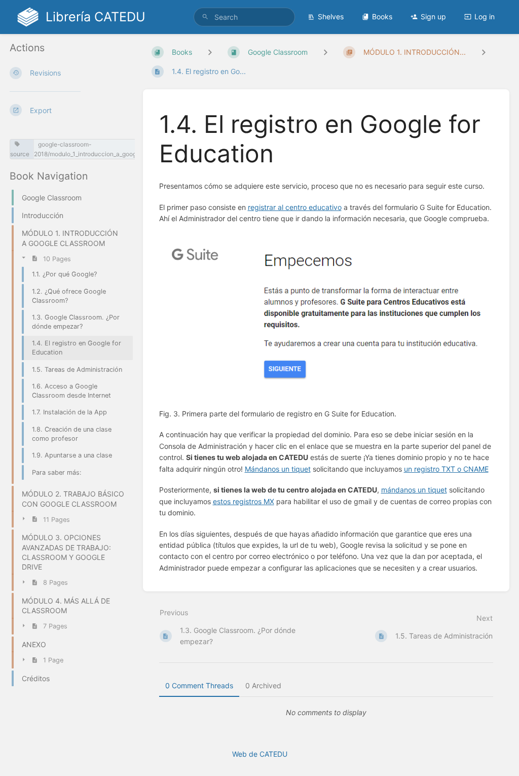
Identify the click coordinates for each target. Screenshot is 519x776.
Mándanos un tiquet (278, 469)
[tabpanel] (326, 712)
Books (382, 16)
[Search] (205, 17)
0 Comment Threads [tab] (199, 685)
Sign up (433, 16)
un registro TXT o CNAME (446, 469)
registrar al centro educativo (295, 207)
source (19, 154)
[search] (244, 17)
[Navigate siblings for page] (483, 52)
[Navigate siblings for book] (210, 52)
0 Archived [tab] (263, 685)
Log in (484, 16)
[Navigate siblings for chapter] (325, 52)
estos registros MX (243, 501)
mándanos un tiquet (414, 489)
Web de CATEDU (259, 754)
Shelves (331, 16)
